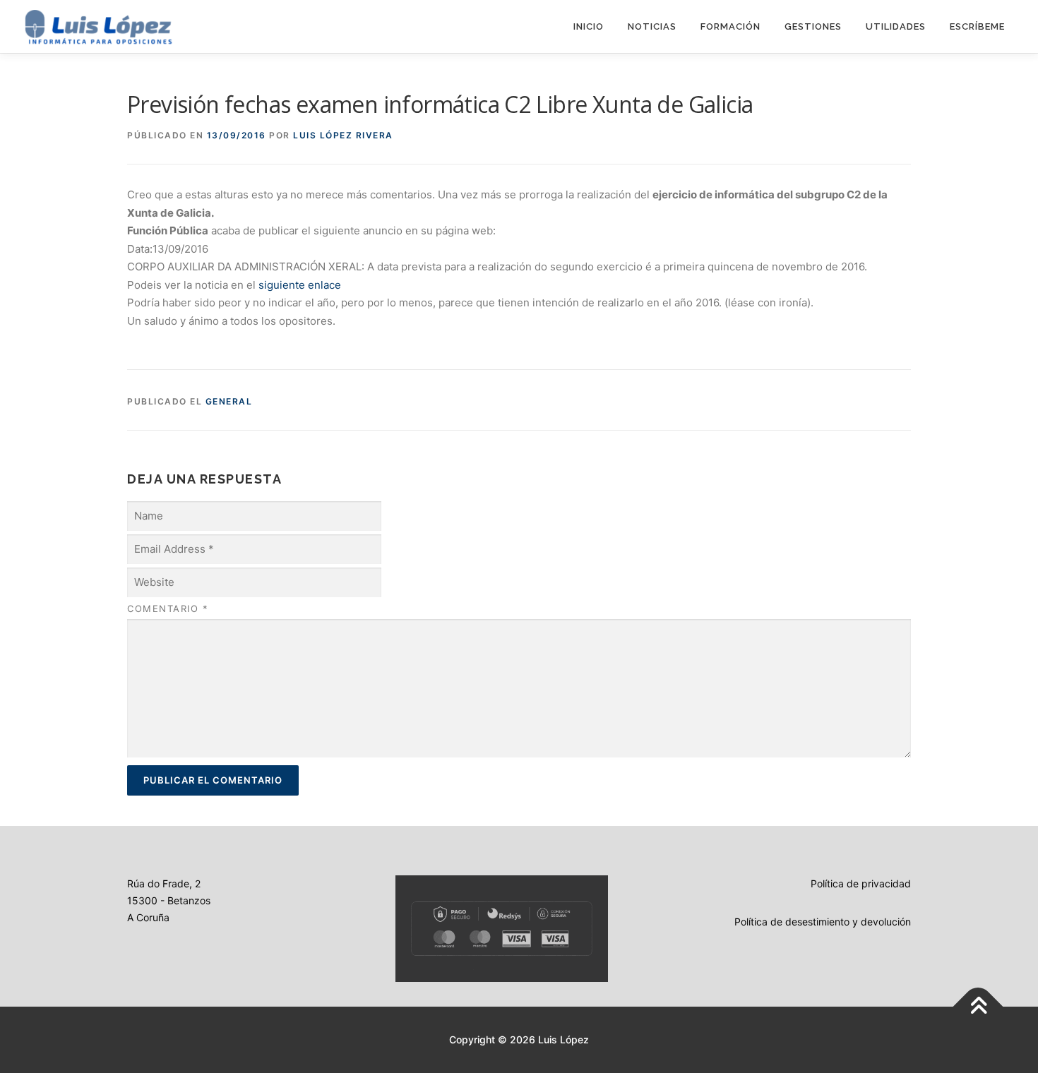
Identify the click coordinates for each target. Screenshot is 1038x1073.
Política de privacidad (861, 883)
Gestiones (813, 26)
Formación (730, 26)
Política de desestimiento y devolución (822, 922)
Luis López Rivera (343, 135)
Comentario (167, 608)
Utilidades (896, 26)
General (229, 401)
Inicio (588, 26)
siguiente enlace (299, 285)
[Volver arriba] (978, 1007)
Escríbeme (977, 26)
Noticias (652, 26)
